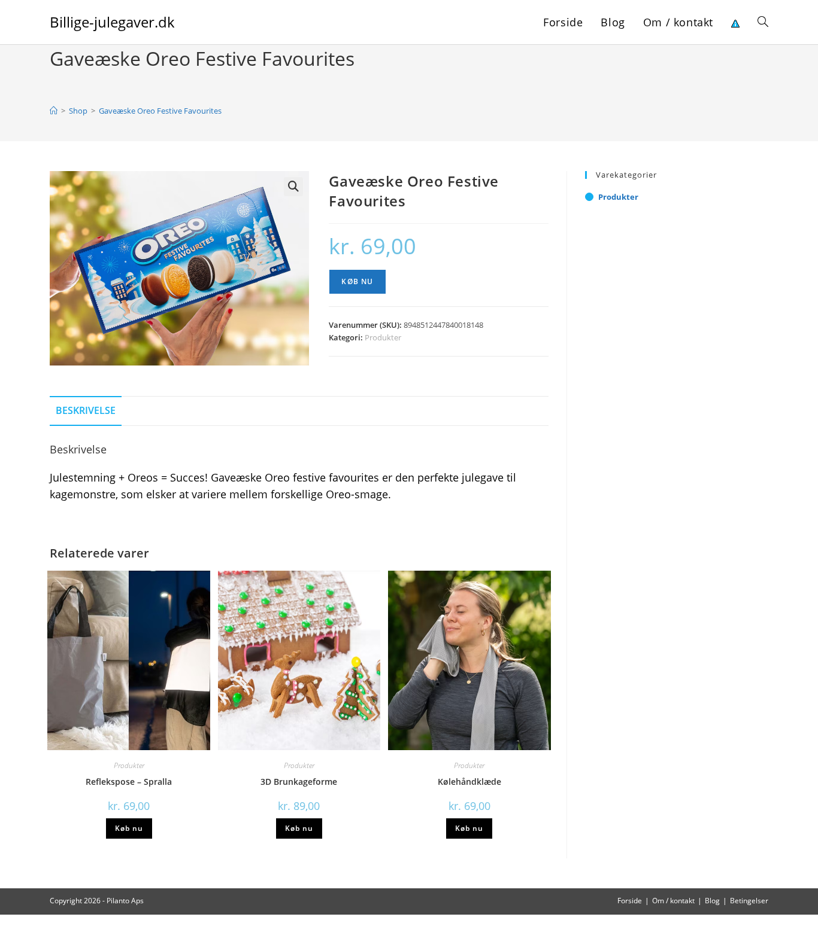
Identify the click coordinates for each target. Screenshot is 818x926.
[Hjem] (53, 110)
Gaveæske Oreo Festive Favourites (160, 110)
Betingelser (749, 900)
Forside (629, 900)
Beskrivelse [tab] (86, 410)
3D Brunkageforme (298, 781)
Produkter (383, 337)
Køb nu (357, 281)
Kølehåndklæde (469, 781)
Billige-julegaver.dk (112, 22)
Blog (712, 900)
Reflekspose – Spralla (129, 781)
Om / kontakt (673, 900)
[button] (293, 186)
